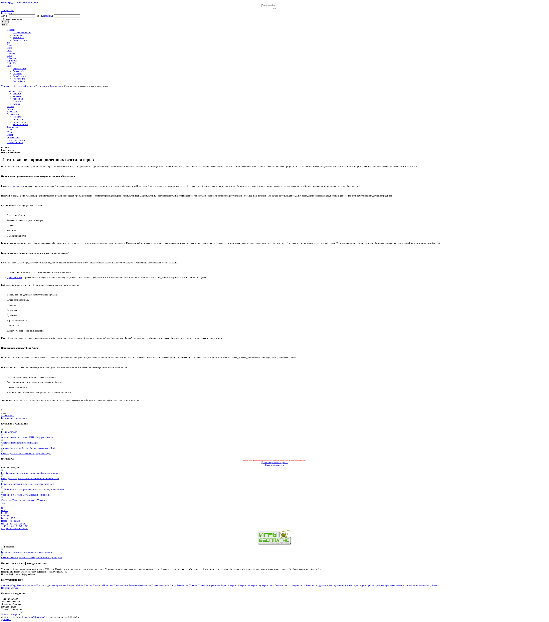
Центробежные (14, 277)
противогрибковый (376, 585)
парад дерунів (359, 585)
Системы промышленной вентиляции (19, 443)
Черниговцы (268, 585)
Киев (33, 585)
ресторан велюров (395, 585)
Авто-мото (6, 585)
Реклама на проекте (28, 2)
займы (307, 585)
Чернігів (225, 585)
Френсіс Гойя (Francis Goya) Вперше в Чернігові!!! (25, 495)
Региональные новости (140, 585)
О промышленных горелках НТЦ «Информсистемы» (27, 437)
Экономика (280, 585)
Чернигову (256, 585)
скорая (408, 585)
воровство (298, 585)
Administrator (7, 415)
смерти (414, 585)
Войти (4, 22)
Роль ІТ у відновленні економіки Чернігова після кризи (28, 484)
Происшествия (121, 585)
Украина (193, 585)
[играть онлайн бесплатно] (274, 544)
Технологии (21, 418)
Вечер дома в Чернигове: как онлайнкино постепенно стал (30, 478)
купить (337, 585)
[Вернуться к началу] (6, 619)
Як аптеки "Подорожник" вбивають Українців (24, 500)
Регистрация (7, 13)
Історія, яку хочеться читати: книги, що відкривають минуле (30, 473)
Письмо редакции (10, 2)
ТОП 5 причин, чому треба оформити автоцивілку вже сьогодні (32, 489)
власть (289, 585)
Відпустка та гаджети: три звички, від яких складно (26, 552)
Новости (88, 585)
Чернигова (245, 585)
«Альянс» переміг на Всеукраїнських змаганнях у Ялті (28, 448)
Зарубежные (18, 585)
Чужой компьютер (13, 19)
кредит (330, 585)
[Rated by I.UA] (26, 614)
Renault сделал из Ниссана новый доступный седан (26, 453)
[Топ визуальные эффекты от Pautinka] (274, 462)
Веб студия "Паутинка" (33, 617)
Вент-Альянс (18, 186)
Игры (27, 585)
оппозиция (347, 585)
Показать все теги (10, 588)
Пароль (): (44, 16)
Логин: (4, 16)
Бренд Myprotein (9, 432)
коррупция (321, 585)
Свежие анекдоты (160, 585)
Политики (108, 585)
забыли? (48, 16)
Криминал (61, 585)
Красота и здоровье (45, 585)
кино (312, 585)
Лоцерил (70, 585)
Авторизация (7, 10)
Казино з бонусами (274, 465)
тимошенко (424, 585)
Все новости (7, 418)
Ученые (201, 585)
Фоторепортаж (213, 585)
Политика (98, 585)
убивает (434, 585)
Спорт (173, 585)
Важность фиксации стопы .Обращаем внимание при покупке (31, 557)
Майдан (79, 585)
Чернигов (234, 585)
